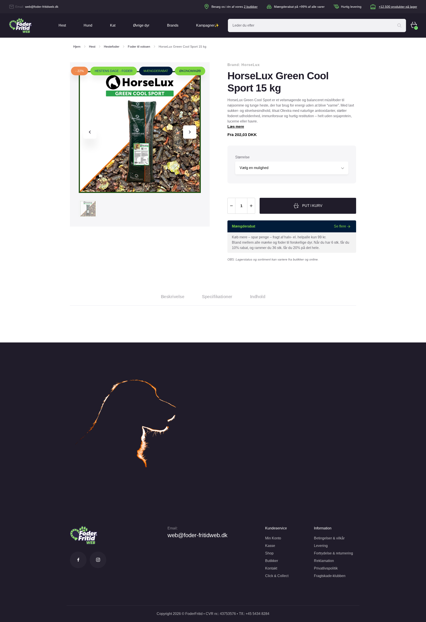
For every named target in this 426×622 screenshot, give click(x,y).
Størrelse (242, 157)
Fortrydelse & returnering (333, 553)
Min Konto (273, 538)
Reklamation (324, 561)
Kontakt (271, 568)
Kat (112, 25)
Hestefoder (111, 46)
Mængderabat (156, 71)
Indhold (257, 296)
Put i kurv (312, 206)
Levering (321, 546)
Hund (88, 25)
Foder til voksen (139, 46)
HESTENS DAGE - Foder (113, 71)
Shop (269, 553)
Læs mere (235, 126)
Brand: (243, 65)
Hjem (77, 46)
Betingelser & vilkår (329, 538)
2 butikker (251, 6)
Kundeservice (276, 528)
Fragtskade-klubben (329, 576)
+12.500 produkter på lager (398, 6)
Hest (62, 25)
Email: (173, 528)
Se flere (340, 226)
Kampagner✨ (207, 25)
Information (322, 528)
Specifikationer (217, 296)
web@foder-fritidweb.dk (41, 6)
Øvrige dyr (141, 25)
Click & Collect (276, 576)
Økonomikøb (190, 71)
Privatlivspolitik (326, 568)
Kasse (270, 546)
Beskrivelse (172, 296)
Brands (172, 25)
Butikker (271, 561)
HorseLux (250, 65)
